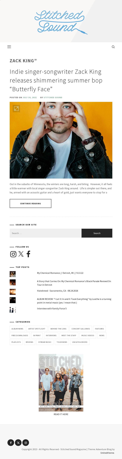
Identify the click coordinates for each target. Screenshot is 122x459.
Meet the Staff (69, 335)
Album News (17, 329)
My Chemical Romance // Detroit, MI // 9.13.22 (60, 272)
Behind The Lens (58, 329)
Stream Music (44, 342)
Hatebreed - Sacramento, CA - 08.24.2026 (57, 290)
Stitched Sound (53, 97)
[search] (112, 46)
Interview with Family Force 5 (52, 308)
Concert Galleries (81, 329)
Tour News (62, 342)
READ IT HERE (61, 414)
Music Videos (88, 335)
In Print (37, 335)
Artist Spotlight (36, 329)
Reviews (29, 342)
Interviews (51, 335)
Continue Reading (30, 203)
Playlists (16, 342)
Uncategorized (79, 342)
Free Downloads (20, 335)
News (101, 335)
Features (99, 329)
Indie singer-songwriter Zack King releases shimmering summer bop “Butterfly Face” (56, 80)
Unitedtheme (107, 452)
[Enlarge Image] (16, 108)
